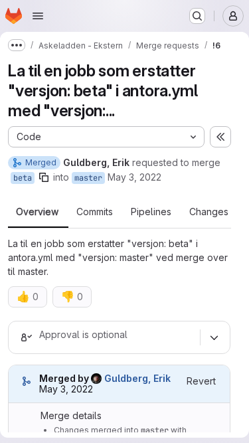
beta (22, 178)
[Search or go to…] (197, 16)
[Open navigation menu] (37, 16)
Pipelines (151, 212)
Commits (94, 212)
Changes (208, 212)
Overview (37, 212)
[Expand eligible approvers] (214, 337)
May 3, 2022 (134, 177)
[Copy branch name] (44, 177)
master (88, 178)
